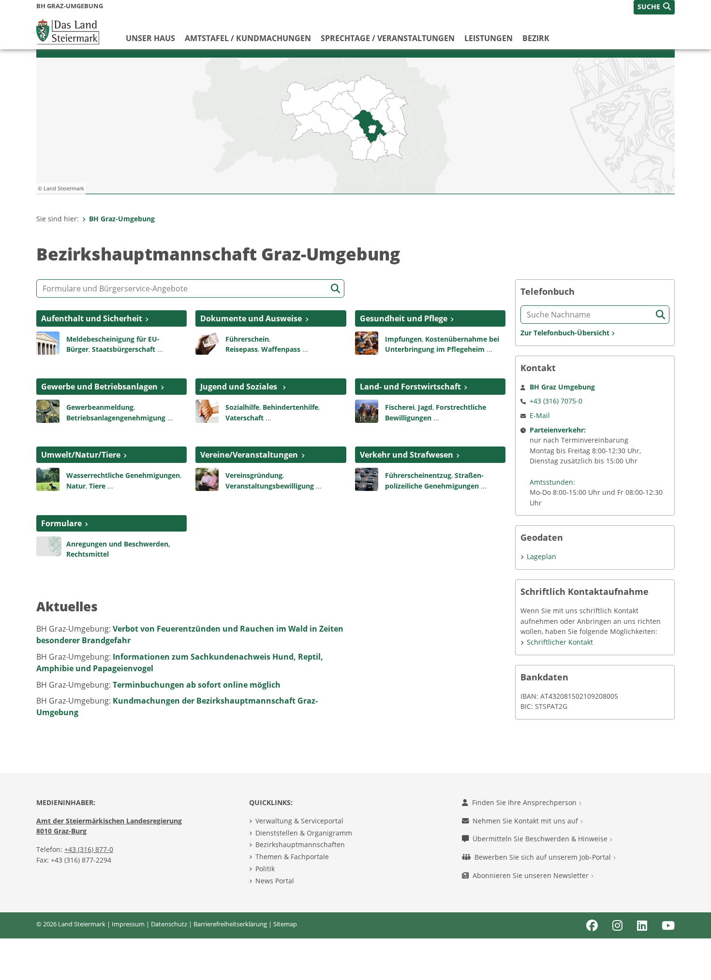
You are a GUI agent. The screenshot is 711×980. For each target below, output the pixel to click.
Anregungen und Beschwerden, (118, 543)
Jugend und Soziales (239, 386)
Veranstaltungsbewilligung (269, 485)
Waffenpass (280, 349)
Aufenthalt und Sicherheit (91, 318)
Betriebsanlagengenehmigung (115, 417)
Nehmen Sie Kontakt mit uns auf (526, 820)
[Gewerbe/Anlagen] (47, 410)
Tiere (97, 485)
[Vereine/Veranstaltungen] (207, 479)
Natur (76, 485)
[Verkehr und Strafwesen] (366, 479)
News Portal (274, 880)
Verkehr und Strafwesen (406, 454)
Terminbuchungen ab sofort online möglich (197, 684)
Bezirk (535, 38)
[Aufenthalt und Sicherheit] (47, 342)
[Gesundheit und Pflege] (366, 342)
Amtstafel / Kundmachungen (248, 38)
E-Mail (540, 415)
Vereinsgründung (253, 475)
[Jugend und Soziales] (207, 410)
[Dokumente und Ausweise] (207, 342)
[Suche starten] (335, 289)
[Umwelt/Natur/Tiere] (47, 479)
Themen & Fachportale (292, 856)
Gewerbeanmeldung (99, 407)
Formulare (61, 523)
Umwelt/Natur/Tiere (80, 454)
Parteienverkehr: (558, 429)
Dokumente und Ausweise (251, 318)
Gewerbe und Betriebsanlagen (99, 386)
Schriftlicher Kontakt (560, 642)
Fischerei (400, 407)
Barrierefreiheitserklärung (230, 924)
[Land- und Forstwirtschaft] (366, 410)
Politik (265, 868)
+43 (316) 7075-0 (556, 400)
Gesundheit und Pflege (403, 318)
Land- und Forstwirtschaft (410, 386)
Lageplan (541, 556)
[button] (654, 7)
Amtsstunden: (552, 482)
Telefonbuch (547, 292)
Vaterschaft (244, 417)
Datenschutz (169, 924)
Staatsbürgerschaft (123, 349)
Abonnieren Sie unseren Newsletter (532, 875)
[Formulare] (48, 545)
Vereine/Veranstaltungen (249, 454)
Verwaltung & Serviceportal (299, 820)
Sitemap (285, 924)
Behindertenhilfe (290, 407)
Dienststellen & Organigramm (303, 832)
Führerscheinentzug (418, 475)
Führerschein (247, 339)
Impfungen (403, 339)
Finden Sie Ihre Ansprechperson (525, 802)
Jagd (425, 407)
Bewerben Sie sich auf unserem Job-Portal (543, 857)
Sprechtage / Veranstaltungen (388, 38)
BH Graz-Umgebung (122, 218)
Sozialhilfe (242, 407)
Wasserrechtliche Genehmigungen (123, 475)
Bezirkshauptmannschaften (300, 844)
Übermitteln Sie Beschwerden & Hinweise (541, 838)
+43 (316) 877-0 (88, 849)
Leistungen (488, 38)
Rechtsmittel (87, 554)
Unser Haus (150, 38)
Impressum (128, 924)
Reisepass (241, 349)
